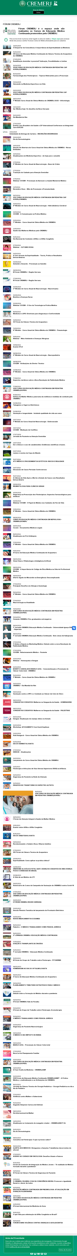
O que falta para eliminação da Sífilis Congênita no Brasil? (35, 1214)
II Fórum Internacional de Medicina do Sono (29, 1206)
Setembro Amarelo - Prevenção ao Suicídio (29, 264)
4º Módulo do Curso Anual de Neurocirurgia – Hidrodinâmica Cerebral (39, 206)
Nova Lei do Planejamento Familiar (26, 1053)
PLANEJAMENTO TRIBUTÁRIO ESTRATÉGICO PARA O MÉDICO (36, 985)
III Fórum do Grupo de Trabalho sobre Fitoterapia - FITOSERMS (37, 960)
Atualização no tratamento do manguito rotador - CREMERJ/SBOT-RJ (39, 1123)
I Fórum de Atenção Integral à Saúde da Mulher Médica (34, 819)
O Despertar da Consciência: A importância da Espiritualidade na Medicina (41, 48)
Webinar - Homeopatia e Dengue (25, 661)
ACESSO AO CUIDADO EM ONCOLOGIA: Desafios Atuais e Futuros (38, 1156)
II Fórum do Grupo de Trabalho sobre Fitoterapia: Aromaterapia (37, 1010)
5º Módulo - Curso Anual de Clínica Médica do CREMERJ (34, 372)
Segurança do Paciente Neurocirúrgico (28, 1027)
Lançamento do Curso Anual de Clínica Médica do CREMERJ (35, 760)
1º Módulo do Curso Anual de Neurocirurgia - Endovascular (35, 422)
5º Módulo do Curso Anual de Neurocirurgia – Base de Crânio (36, 164)
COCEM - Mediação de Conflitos (25, 430)
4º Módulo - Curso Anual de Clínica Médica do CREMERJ (34, 511)
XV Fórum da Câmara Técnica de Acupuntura (30, 322)
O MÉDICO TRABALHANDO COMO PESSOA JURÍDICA (33, 1018)
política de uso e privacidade (20, 1247)
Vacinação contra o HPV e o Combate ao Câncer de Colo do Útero (38, 694)
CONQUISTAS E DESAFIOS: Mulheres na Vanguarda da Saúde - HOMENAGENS (42, 702)
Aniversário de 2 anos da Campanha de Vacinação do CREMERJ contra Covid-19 (43, 885)
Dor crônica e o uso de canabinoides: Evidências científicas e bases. (39, 445)
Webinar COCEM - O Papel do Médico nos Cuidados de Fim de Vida (38, 503)
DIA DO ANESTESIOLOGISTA (24, 836)
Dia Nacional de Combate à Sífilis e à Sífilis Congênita (33, 239)
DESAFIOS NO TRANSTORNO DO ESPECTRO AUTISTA (33, 785)
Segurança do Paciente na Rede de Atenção (30, 777)
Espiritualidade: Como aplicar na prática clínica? (31, 860)
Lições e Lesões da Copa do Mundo (26, 453)
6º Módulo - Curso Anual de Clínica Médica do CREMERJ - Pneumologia (40, 330)
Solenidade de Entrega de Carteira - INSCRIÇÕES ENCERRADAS (34, 134)
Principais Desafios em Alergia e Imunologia (30, 586)
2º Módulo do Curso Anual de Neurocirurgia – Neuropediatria (36, 355)
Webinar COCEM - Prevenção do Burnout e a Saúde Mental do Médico (39, 181)
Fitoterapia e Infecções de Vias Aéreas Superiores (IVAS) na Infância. (39, 769)
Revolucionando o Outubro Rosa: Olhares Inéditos (32, 844)
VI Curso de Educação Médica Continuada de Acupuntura (35, 553)
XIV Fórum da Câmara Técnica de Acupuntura (30, 852)
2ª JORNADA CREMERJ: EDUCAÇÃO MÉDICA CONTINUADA (35, 935)
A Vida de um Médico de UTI (24, 877)
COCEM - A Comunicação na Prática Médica (29, 214)
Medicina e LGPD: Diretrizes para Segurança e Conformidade (36, 314)
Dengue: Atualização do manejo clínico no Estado (32, 719)
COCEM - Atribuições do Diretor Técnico (28, 363)
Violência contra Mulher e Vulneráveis (27, 1096)
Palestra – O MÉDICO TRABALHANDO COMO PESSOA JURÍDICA (37, 927)
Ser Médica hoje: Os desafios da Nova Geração (31, 109)
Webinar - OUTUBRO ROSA (23, 247)
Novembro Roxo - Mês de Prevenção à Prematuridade (34, 189)
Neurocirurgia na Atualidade (24, 602)
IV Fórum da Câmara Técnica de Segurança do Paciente (34, 1173)
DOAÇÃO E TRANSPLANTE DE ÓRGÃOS (28, 944)
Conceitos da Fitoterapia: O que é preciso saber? (32, 1140)
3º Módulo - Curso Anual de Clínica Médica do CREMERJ (34, 544)
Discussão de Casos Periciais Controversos (30, 470)
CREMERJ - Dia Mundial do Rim (24, 685)
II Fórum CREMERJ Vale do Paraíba (26, 1002)
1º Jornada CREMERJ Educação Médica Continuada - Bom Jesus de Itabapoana (43, 636)
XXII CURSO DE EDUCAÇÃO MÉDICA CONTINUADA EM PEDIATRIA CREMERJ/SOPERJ (54, 794)
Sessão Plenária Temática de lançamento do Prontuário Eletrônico (38, 910)
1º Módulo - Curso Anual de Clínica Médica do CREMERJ (34, 677)
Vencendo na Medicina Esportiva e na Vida (29, 84)
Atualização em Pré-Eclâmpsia (24, 536)
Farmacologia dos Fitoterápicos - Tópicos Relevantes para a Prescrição (40, 76)
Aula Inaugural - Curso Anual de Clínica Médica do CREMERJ (36, 735)
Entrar (38, 12)
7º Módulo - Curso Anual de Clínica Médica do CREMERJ (34, 222)
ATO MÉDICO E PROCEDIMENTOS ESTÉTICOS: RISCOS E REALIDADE (38, 461)
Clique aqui (56, 39)
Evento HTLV (18, 347)
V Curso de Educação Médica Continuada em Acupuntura (35, 977)
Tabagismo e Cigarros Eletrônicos (26, 405)
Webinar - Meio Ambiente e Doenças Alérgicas (31, 338)
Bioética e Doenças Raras (23, 297)
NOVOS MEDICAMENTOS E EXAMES (26, 919)
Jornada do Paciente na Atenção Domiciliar (29, 436)
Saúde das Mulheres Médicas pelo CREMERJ (30, 231)
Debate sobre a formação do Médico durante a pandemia (35, 993)
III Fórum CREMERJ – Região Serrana (27, 272)
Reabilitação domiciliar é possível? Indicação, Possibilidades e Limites (40, 61)
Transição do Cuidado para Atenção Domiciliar (31, 172)
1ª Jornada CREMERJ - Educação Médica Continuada (33, 952)
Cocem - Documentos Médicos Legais (27, 528)
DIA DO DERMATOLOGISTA (23, 744)
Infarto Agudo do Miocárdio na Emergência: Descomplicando (36, 578)
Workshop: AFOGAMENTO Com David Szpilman (31, 727)
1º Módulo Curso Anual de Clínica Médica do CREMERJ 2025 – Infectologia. (41, 101)
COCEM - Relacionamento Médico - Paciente (30, 652)
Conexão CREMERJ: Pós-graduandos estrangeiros (32, 619)
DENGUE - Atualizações (22, 752)
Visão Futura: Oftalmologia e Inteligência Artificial (32, 561)
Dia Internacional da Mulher (23, 1113)
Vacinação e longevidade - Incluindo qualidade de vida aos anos (37, 413)
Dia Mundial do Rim (20, 117)
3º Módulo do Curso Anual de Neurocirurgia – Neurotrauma (35, 289)
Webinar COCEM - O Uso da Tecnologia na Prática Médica (35, 305)
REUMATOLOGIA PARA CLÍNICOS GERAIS (28, 486)
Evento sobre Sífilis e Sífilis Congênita (27, 827)
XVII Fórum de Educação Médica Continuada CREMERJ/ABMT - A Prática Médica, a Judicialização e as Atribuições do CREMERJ (40, 1079)
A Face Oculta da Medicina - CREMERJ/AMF (29, 1070)
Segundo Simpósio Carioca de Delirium (28, 1105)
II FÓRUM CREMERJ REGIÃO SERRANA (27, 902)
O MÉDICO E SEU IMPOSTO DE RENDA (27, 1035)
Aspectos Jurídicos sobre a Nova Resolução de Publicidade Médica (39, 380)
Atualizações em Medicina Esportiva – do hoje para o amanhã (36, 156)
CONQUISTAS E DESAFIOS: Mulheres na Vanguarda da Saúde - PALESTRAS (41, 710)
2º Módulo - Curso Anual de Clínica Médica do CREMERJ (34, 594)
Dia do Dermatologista (21, 139)
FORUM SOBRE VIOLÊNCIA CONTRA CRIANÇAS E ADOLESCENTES (38, 1223)
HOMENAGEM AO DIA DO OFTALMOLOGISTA (30, 968)
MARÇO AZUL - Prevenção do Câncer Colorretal (31, 1045)
